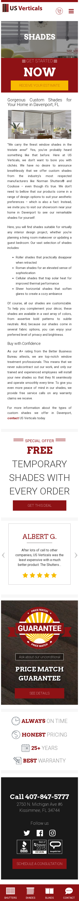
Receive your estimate (39, 85)
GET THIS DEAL (40, 505)
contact (13, 418)
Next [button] (76, 547)
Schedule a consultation (39, 864)
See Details (39, 693)
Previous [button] (3, 547)
